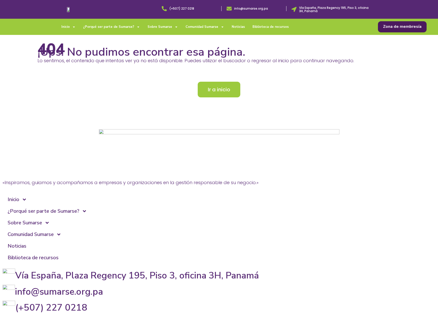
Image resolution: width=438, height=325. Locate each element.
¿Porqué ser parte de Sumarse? (108, 27)
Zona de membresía (402, 26)
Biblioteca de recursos (270, 27)
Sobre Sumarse (160, 27)
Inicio (65, 27)
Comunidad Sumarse (202, 27)
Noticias (238, 27)
